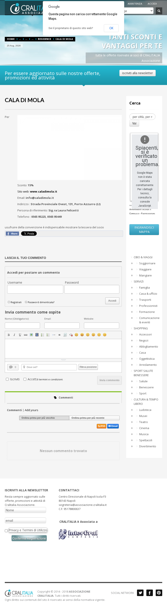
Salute (143, 381)
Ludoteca (145, 410)
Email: (47, 318)
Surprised (87, 334)
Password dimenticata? (41, 302)
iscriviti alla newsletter (137, 73)
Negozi (143, 340)
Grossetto (8, 334)
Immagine (31, 334)
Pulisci (70, 334)
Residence (44, 39)
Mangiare (145, 275)
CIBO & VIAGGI (143, 257)
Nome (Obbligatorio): (17, 318)
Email (114, 426)
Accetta (33, 379)
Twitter (140, 593)
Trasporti (145, 300)
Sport (142, 393)
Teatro (143, 422)
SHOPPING (141, 328)
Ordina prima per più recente (88, 418)
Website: (89, 318)
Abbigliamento (148, 346)
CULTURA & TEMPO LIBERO (146, 401)
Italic (14, 334)
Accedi (112, 300)
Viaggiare (145, 269)
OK (111, 28)
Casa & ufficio (148, 294)
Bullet (54, 334)
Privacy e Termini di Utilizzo (28, 530)
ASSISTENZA (135, 3)
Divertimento (147, 446)
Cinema (144, 428)
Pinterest (159, 593)
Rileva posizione (88, 367)
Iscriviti (15, 379)
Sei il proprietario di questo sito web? (70, 28)
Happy (82, 334)
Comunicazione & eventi (149, 320)
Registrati (16, 302)
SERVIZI (139, 281)
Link (25, 334)
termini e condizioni (51, 379)
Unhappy (99, 334)
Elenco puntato (42, 334)
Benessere (146, 387)
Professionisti (148, 306)
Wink (104, 334)
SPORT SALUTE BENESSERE (143, 373)
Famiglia (144, 287)
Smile (76, 334)
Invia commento (109, 380)
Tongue (93, 334)
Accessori (145, 334)
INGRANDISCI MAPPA (144, 229)
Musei (143, 416)
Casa (142, 353)
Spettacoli (145, 440)
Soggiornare (147, 263)
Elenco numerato (48, 334)
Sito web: (37, 191)
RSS (102, 426)
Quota (59, 334)
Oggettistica (147, 359)
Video (37, 334)
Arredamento (148, 365)
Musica (144, 434)
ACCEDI (152, 3)
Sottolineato (20, 334)
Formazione (147, 312)
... (20, 39)
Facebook (149, 593)
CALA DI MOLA (24, 99)
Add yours (31, 410)
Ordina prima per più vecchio (38, 418)
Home (11, 39)
